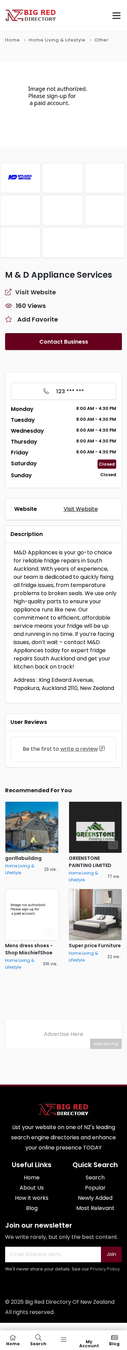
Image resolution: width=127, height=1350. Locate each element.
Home (12, 40)
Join (111, 1254)
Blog (32, 1208)
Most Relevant (95, 1208)
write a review (79, 749)
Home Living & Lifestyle (57, 40)
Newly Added (95, 1198)
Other (101, 40)
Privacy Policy (105, 1269)
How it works (31, 1198)
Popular (95, 1188)
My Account (89, 1343)
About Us (32, 1188)
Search (95, 1177)
